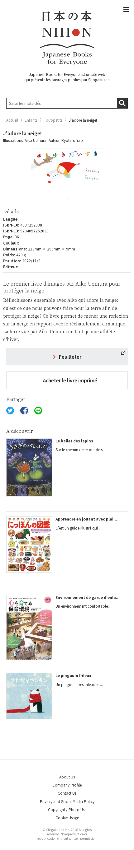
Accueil (12, 120)
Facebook (24, 410)
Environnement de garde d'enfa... (87, 597)
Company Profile (67, 784)
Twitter (10, 410)
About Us (67, 776)
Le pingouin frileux (73, 675)
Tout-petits (53, 120)
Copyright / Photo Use (67, 809)
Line (38, 410)
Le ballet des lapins (74, 440)
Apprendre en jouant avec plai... (86, 518)
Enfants (31, 120)
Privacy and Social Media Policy (67, 801)
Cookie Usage (67, 817)
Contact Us (67, 793)
